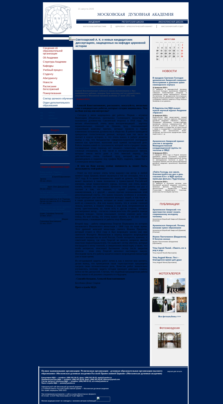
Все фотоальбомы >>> (169, 316)
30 (182, 56)
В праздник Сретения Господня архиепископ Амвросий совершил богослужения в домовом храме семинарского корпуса (169, 81)
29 (178, 56)
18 (161, 53)
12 (165, 51)
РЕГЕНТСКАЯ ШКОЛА (133, 22)
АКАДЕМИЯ (94, 22)
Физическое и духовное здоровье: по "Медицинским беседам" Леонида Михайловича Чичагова (55, 209)
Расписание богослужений (51, 87)
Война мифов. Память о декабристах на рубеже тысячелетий (51, 174)
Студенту (48, 74)
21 (174, 53)
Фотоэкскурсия (169, 328)
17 (157, 53)
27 (170, 56)
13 (170, 51)
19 (165, 53)
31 (157, 59)
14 (174, 51)
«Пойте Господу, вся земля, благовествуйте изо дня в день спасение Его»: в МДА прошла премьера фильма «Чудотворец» (169, 175)
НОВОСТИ (169, 71)
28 (174, 56)
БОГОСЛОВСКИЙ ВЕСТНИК (94, 26)
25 (161, 56)
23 (182, 53)
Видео (55, 130)
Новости (47, 82)
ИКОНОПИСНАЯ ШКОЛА (171, 22)
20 (170, 53)
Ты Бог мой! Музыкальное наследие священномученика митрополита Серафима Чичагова (55, 194)
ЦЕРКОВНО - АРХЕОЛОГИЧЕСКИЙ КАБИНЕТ (133, 26)
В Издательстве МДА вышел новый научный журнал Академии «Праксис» (169, 110)
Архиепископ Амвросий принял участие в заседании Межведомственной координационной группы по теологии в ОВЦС (168, 145)
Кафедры (48, 66)
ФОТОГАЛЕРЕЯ (169, 273)
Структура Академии (54, 61)
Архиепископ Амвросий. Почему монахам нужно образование (169, 226)
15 (178, 51)
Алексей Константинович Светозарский (96, 88)
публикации (53, 118)
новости (52, 112)
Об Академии (50, 57)
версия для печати (142, 52)
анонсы (51, 115)
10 (157, 51)
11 (161, 51)
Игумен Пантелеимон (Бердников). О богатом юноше (169, 238)
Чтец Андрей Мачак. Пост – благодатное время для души (167, 258)
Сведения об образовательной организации (53, 51)
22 (178, 53)
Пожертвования (52, 93)
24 (157, 56)
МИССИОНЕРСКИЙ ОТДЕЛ (172, 26)
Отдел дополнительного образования (56, 104)
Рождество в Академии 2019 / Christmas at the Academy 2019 (55, 154)
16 (182, 51)
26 (165, 56)
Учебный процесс (53, 70)
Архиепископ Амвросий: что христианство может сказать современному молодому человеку (167, 213)
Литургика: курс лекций (50, 219)
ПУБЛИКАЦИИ (169, 204)
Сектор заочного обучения (58, 98)
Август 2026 (169, 39)
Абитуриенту (50, 78)
